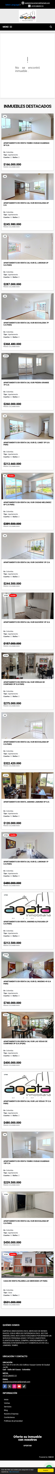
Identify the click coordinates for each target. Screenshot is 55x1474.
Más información (14, 1472)
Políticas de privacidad (13, 1421)
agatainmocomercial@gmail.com (37, 3)
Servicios (7, 1407)
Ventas (7, 1403)
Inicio (6, 1399)
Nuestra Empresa (11, 1414)
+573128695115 (37, 6)
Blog (6, 1410)
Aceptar (45, 1470)
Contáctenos (9, 1417)
